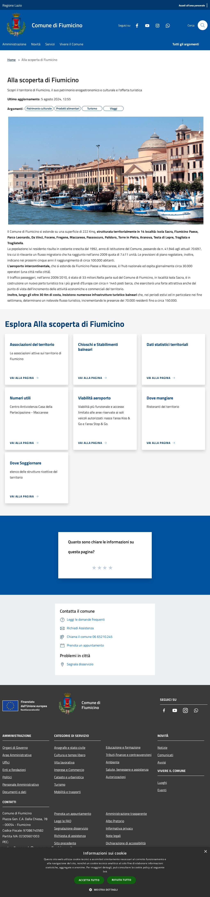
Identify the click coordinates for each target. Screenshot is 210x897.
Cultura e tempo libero (69, 754)
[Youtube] (146, 25)
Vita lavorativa (64, 762)
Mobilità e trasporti (67, 791)
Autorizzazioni (116, 776)
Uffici (6, 762)
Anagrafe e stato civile (69, 747)
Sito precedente (65, 843)
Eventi (162, 790)
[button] (105, 889)
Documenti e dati (14, 791)
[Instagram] (156, 25)
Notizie (162, 747)
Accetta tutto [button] (89, 880)
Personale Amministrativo (20, 784)
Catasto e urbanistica (69, 777)
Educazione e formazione (123, 747)
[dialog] (105, 872)
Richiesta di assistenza (70, 835)
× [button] (205, 851)
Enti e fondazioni (14, 769)
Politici (7, 777)
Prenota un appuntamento (72, 813)
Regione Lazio (12, 5)
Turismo (59, 784)
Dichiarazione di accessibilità (126, 843)
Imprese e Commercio (69, 769)
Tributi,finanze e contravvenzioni (129, 754)
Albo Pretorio (115, 820)
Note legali (113, 835)
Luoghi (162, 782)
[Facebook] (135, 25)
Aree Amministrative (17, 754)
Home (11, 59)
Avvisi (162, 762)
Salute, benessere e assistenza (127, 769)
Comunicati (165, 754)
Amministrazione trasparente (126, 813)
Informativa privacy (119, 828)
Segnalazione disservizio (71, 828)
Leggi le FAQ (62, 820)
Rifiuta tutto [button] (121, 880)
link (105, 871)
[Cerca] (203, 25)
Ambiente (112, 762)
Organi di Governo (15, 747)
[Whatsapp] (166, 25)
